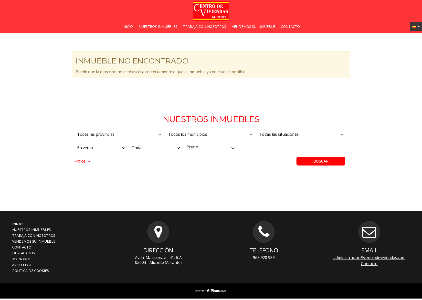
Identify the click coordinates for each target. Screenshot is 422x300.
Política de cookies (30, 270)
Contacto (290, 26)
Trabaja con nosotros (204, 26)
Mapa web (21, 259)
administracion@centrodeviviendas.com (369, 257)
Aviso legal (22, 264)
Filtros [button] (80, 161)
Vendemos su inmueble (253, 26)
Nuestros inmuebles (158, 26)
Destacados (23, 253)
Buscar (320, 161)
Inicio (127, 26)
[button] (416, 26)
